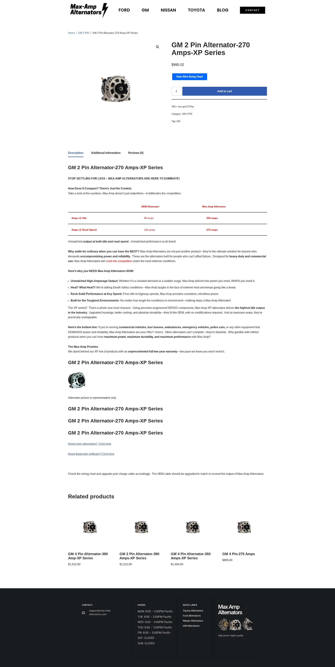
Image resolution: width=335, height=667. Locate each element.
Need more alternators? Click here (89, 443)
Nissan (168, 10)
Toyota (196, 10)
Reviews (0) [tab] (135, 152)
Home (71, 32)
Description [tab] (75, 152)
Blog (222, 10)
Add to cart (224, 91)
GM (145, 10)
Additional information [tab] (106, 152)
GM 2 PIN (83, 32)
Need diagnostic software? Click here (91, 453)
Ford (124, 10)
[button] (157, 47)
